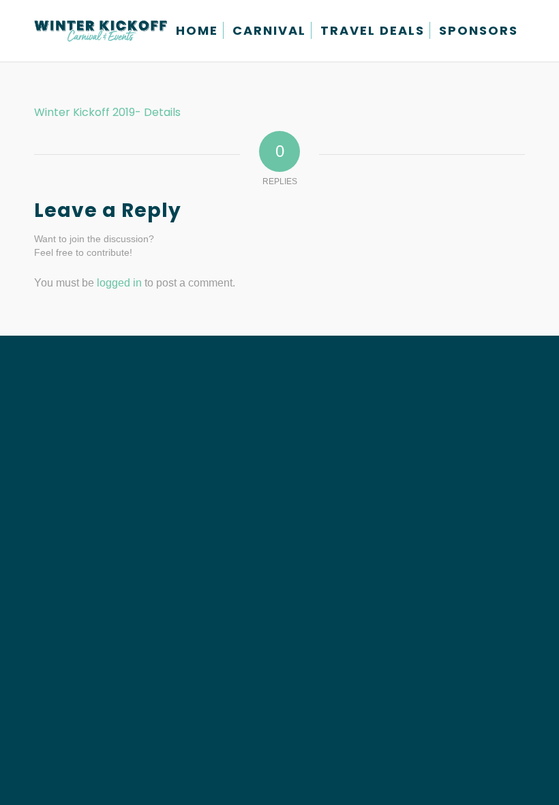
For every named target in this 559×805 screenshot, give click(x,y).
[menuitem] (197, 30)
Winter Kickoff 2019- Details (107, 112)
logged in (119, 283)
